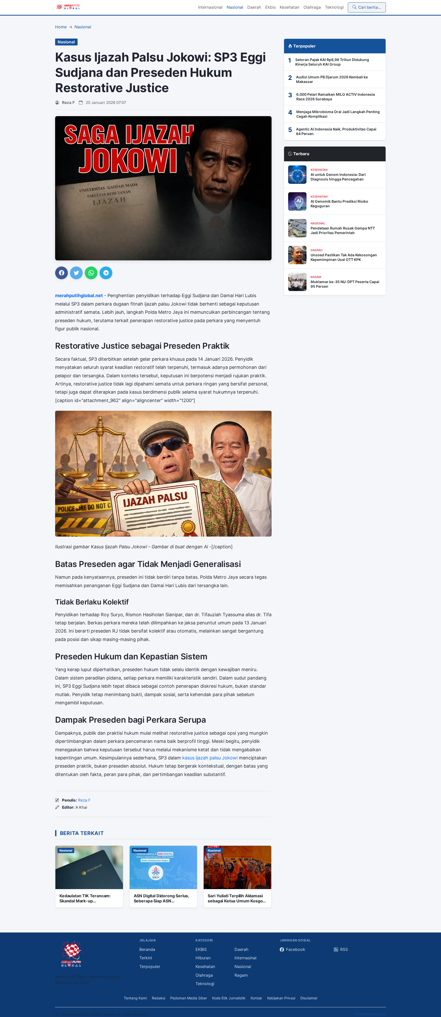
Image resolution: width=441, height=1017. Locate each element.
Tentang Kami (135, 998)
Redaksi (158, 998)
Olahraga (312, 7)
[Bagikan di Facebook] (61, 273)
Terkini (145, 957)
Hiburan (203, 957)
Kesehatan (289, 7)
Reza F (68, 102)
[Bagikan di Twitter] (76, 273)
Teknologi (334, 7)
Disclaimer (308, 998)
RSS (344, 949)
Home (61, 26)
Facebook (295, 949)
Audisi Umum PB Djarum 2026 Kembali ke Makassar (332, 79)
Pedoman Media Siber (188, 998)
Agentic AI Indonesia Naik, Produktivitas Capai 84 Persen (336, 131)
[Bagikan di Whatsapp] (91, 273)
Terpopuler (149, 966)
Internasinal (245, 957)
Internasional (210, 7)
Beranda (147, 949)
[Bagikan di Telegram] (106, 273)
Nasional (235, 7)
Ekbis (270, 7)
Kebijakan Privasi (281, 998)
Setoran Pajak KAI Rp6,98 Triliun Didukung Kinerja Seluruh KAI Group (332, 61)
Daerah (254, 7)
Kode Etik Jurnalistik (229, 998)
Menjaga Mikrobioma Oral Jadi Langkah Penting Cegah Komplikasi (338, 114)
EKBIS (201, 949)
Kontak (256, 998)
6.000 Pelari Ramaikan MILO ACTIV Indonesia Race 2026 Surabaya (335, 96)
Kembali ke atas (372, 1014)
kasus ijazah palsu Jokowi (210, 757)
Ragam (241, 975)
